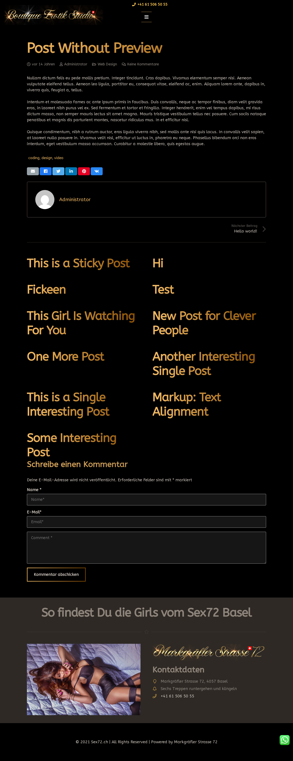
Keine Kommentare (143, 64)
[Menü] (146, 17)
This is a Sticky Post (78, 263)
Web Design (107, 64)
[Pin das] (84, 171)
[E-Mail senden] (33, 171)
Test (163, 290)
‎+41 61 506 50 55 (177, 696)
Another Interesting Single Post (203, 363)
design (46, 158)
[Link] (52, 15)
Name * (34, 489)
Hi (157, 263)
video (58, 158)
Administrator (75, 64)
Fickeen (46, 290)
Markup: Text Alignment (186, 404)
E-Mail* (34, 512)
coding (33, 158)
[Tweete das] (58, 171)
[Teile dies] (46, 171)
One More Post (65, 356)
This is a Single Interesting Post (68, 404)
